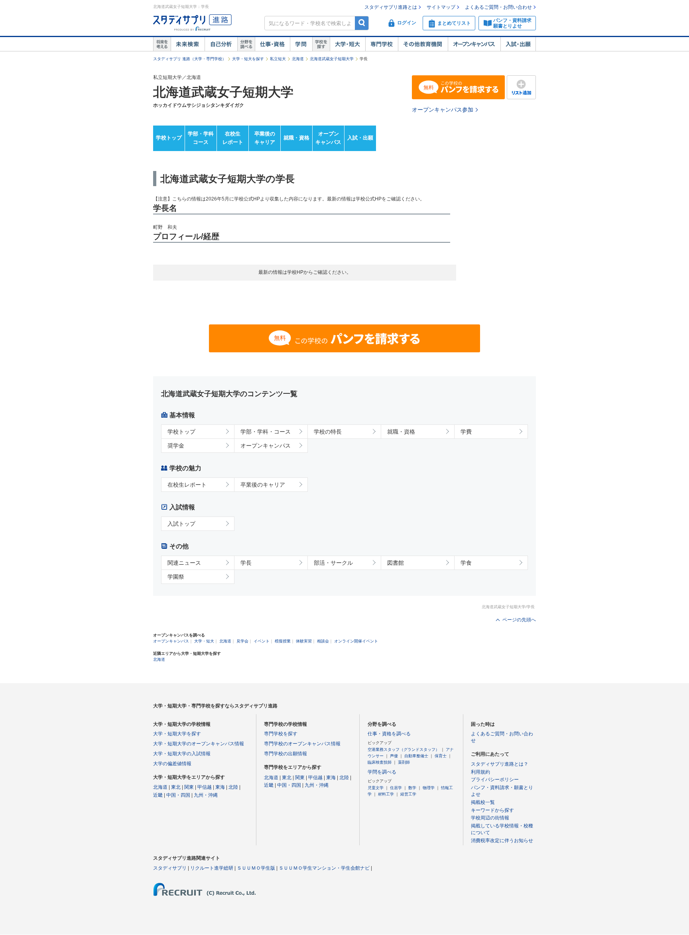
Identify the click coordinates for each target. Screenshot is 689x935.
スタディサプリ (170, 868)
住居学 (396, 788)
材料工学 (386, 794)
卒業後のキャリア (264, 138)
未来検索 (188, 44)
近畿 (158, 795)
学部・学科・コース (265, 431)
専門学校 (381, 44)
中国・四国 (178, 795)
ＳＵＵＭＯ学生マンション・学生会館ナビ (324, 868)
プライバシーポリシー (495, 779)
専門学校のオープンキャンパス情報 (302, 743)
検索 (362, 23)
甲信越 (204, 787)
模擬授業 (283, 641)
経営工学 (408, 794)
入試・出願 (518, 44)
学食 (466, 563)
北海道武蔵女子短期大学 (332, 59)
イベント (262, 641)
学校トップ (169, 138)
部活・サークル (333, 563)
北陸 (233, 787)
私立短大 (278, 59)
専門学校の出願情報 (285, 753)
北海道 (298, 59)
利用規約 (480, 772)
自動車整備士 (416, 756)
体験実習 (304, 641)
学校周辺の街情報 (490, 818)
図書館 (395, 563)
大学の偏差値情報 (172, 763)
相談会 (323, 641)
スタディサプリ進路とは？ (499, 764)
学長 (246, 563)
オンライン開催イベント (356, 641)
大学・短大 (347, 44)
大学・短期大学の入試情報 (182, 753)
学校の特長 (328, 431)
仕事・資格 (272, 44)
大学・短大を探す (248, 59)
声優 (394, 756)
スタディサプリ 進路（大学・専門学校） (189, 59)
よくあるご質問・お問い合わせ (498, 7)
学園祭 (175, 577)
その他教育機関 (423, 44)
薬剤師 (404, 762)
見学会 (242, 641)
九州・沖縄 (206, 795)
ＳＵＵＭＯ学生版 (256, 868)
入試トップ (181, 524)
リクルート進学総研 (211, 868)
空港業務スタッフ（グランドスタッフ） (403, 749)
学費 (466, 431)
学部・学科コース (201, 138)
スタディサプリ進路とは (390, 7)
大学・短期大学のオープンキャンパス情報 (198, 743)
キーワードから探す (492, 810)
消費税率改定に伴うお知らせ (502, 840)
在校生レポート (232, 138)
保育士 (441, 756)
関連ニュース (184, 563)
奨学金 (175, 445)
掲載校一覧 (483, 802)
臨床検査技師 (380, 762)
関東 (189, 787)
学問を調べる (382, 772)
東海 (220, 787)
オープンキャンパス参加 (442, 109)
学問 (301, 44)
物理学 (429, 788)
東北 (176, 787)
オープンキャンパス (474, 44)
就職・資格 (296, 138)
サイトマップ (441, 7)
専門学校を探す (280, 734)
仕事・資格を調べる (389, 734)
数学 (412, 788)
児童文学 (376, 788)
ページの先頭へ (519, 620)
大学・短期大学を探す (177, 734)
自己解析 (221, 44)
